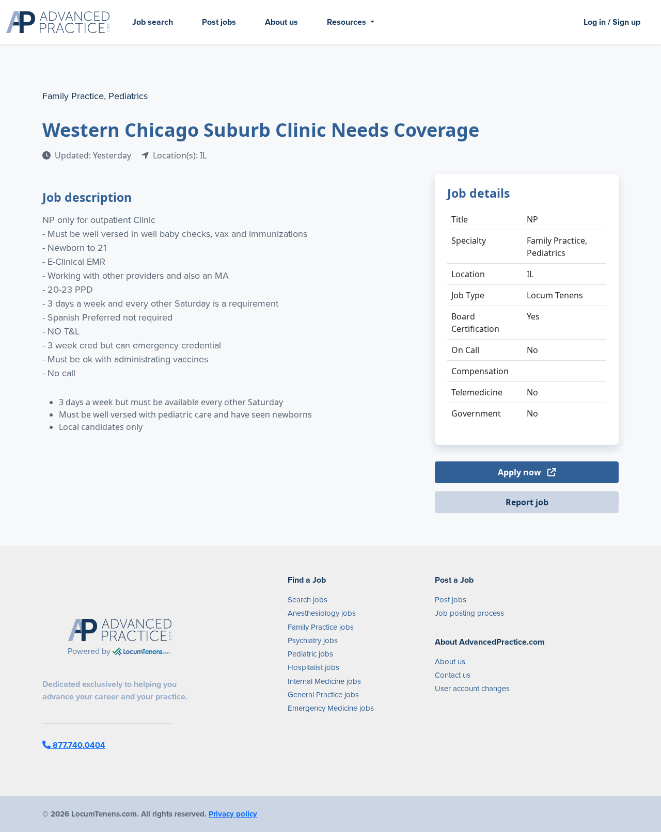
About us (281, 22)
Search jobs (307, 599)
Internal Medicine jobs (324, 681)
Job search (152, 22)
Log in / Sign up (612, 22)
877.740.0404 (78, 745)
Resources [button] (347, 22)
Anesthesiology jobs (322, 613)
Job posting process (469, 613)
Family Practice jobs (321, 627)
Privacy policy (233, 814)
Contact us (452, 675)
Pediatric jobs (310, 654)
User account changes (472, 688)
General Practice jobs (323, 694)
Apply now (520, 472)
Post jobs (219, 22)
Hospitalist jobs (313, 667)
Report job (527, 502)
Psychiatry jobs (313, 640)
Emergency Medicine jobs (331, 708)
